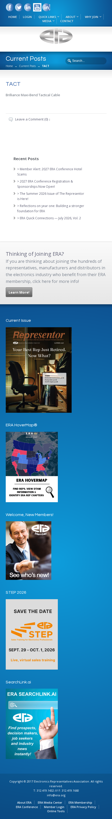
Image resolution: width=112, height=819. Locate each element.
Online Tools (56, 811)
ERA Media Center (50, 802)
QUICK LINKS (47, 17)
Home (9, 66)
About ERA (24, 802)
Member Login (54, 807)
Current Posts (27, 66)
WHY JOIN (91, 17)
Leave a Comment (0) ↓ (33, 119)
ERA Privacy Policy (83, 807)
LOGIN (27, 17)
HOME (12, 17)
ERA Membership (80, 802)
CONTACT (66, 21)
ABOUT (70, 17)
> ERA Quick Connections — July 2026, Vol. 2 (49, 218)
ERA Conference (27, 807)
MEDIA (46, 21)
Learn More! (19, 292)
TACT (13, 84)
